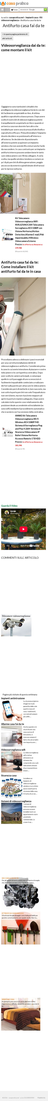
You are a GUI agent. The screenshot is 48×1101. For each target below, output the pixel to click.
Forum (15, 10)
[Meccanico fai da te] (20, 892)
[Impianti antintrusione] (12, 710)
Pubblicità (41, 1098)
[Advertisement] (24, 79)
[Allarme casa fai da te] (12, 736)
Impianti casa (32, 17)
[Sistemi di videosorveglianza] (12, 813)
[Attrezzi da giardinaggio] (20, 928)
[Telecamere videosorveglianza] (16, 625)
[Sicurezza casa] (12, 787)
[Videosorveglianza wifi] (12, 761)
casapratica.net (16, 17)
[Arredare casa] (20, 1014)
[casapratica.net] (14, 3)
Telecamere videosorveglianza (16, 616)
